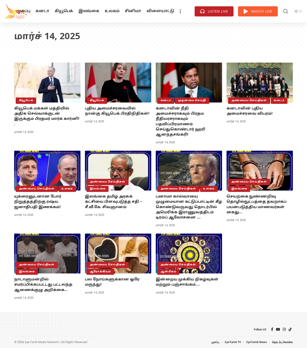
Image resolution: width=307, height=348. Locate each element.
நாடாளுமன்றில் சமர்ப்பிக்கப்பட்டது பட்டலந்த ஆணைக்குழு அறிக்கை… (43, 284)
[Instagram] (284, 329)
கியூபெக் (26, 100)
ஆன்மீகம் (168, 271)
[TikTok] (290, 329)
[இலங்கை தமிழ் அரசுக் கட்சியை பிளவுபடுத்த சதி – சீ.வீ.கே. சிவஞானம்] (118, 171)
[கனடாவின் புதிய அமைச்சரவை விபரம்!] (260, 82)
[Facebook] (272, 329)
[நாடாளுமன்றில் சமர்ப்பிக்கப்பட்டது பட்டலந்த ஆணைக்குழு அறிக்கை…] (47, 253)
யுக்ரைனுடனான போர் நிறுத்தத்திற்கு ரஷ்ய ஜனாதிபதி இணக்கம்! (37, 201)
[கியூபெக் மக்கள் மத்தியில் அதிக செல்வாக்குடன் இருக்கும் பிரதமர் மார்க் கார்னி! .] (47, 82)
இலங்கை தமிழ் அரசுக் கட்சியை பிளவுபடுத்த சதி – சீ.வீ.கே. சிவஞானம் (113, 201)
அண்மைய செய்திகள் (249, 100)
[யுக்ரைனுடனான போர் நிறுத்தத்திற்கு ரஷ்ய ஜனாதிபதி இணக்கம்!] (47, 171)
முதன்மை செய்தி (192, 100)
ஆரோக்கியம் (100, 271)
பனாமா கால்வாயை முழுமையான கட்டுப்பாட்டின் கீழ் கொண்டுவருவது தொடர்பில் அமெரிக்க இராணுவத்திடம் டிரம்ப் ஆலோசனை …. (189, 207)
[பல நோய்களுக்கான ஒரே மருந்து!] (118, 253)
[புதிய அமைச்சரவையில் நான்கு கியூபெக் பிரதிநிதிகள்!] (118, 82)
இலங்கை (98, 188)
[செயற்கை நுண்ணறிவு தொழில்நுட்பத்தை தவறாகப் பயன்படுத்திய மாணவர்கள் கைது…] (260, 171)
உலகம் (67, 188)
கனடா (165, 100)
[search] (285, 11)
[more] (180, 11)
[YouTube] (278, 329)
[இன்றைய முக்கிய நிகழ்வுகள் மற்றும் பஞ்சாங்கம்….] (189, 253)
